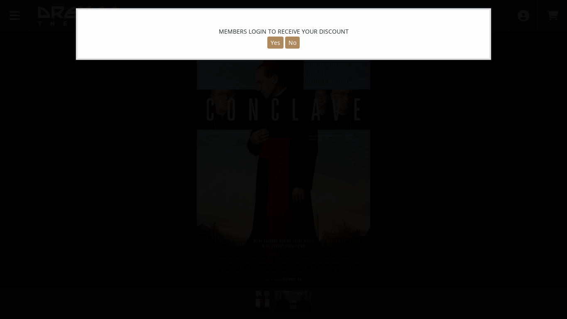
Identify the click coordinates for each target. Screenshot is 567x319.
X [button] (482, 16)
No (292, 43)
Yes (275, 43)
